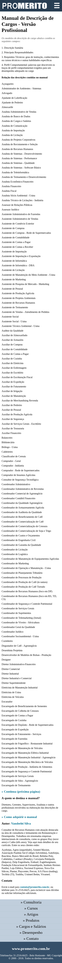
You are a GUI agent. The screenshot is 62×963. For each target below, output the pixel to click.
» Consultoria (31, 902)
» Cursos (31, 908)
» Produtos (31, 920)
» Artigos (31, 914)
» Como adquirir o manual (19, 817)
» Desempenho (31, 932)
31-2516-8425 (20, 955)
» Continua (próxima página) (21, 791)
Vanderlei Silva (21, 823)
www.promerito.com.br (31, 949)
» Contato (31, 939)
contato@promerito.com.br (34, 887)
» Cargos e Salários (31, 926)
